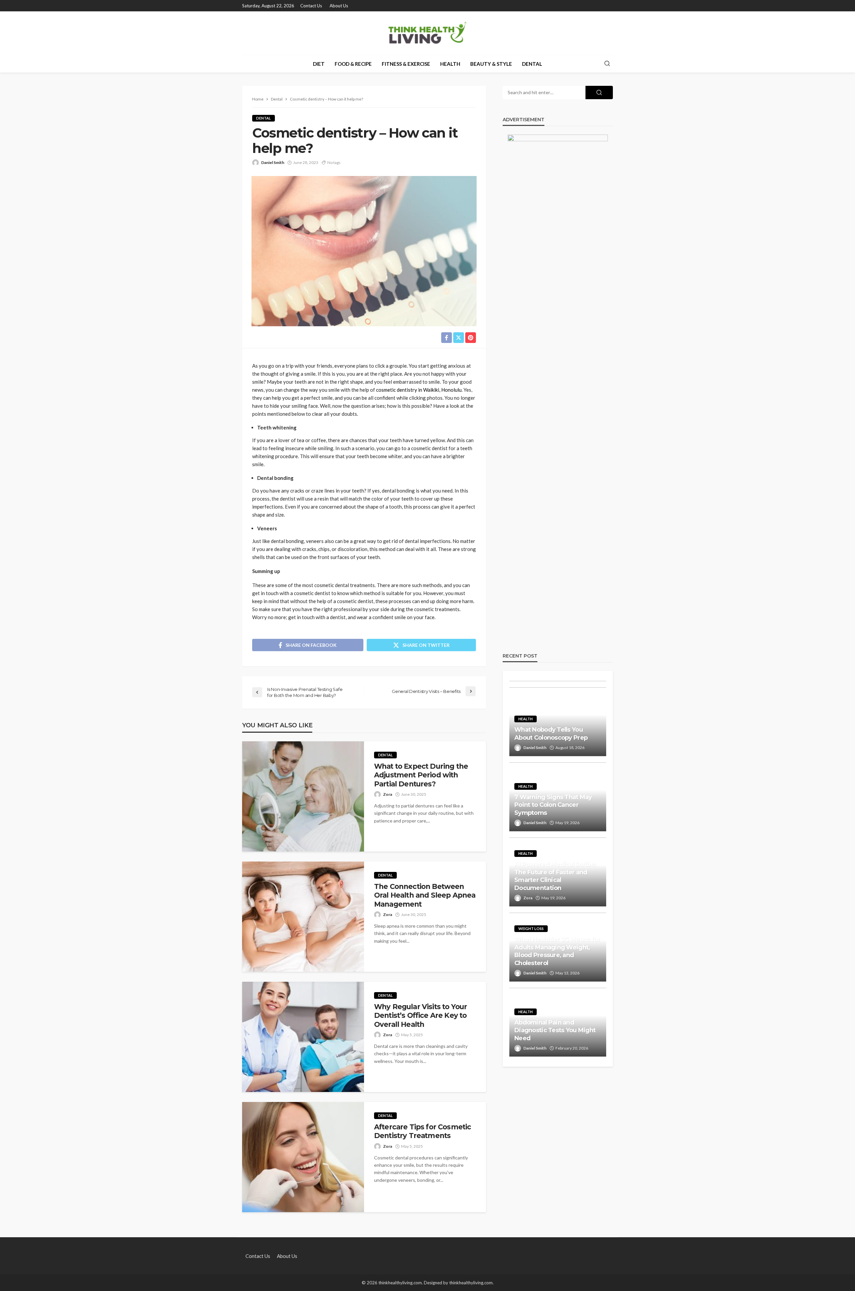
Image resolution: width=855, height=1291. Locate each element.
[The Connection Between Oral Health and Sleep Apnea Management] (303, 917)
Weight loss (531, 928)
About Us (339, 5)
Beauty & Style (491, 64)
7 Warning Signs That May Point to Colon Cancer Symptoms (553, 804)
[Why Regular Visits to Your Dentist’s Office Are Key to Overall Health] (303, 1037)
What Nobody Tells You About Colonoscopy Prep (550, 733)
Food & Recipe (353, 64)
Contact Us (311, 5)
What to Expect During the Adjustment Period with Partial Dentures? (421, 775)
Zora (387, 794)
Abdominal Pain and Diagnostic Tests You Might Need (554, 1030)
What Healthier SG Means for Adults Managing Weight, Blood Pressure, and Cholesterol (557, 951)
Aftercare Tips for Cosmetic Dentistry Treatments (422, 1131)
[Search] (607, 63)
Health (450, 64)
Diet (319, 64)
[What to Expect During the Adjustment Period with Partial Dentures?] (303, 796)
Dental (532, 64)
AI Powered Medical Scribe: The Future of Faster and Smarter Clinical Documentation (555, 876)
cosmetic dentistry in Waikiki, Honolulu (419, 390)
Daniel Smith (272, 162)
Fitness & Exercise (406, 64)
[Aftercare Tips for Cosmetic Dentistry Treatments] (303, 1157)
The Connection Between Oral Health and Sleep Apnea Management (424, 895)
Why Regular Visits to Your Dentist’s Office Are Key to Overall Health (420, 1015)
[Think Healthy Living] (427, 33)
